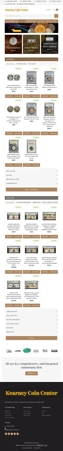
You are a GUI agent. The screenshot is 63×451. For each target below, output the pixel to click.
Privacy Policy (8, 415)
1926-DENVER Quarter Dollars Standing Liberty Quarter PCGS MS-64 (14, 156)
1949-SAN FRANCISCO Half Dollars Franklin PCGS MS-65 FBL (13, 87)
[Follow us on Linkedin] (17, 434)
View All (13, 50)
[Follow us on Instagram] (9, 434)
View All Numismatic (31, 189)
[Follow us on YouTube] (12, 434)
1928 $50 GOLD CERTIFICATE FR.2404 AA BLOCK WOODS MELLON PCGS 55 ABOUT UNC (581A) (13, 261)
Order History (26, 415)
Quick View (9, 96)
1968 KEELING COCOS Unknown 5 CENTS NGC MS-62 (31, 156)
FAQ (55, 21)
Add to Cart (18, 96)
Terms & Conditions (10, 417)
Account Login (27, 411)
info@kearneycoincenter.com (12, 429)
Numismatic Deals (31, 21)
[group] (31, 28)
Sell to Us (41, 21)
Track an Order (27, 413)
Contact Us (31, 373)
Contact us (7, 411)
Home (21, 21)
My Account (8, 413)
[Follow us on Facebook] (6, 434)
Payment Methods (46, 415)
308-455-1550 (11, 4)
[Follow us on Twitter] (15, 434)
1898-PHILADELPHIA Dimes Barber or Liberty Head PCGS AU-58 (31, 87)
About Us (48, 21)
